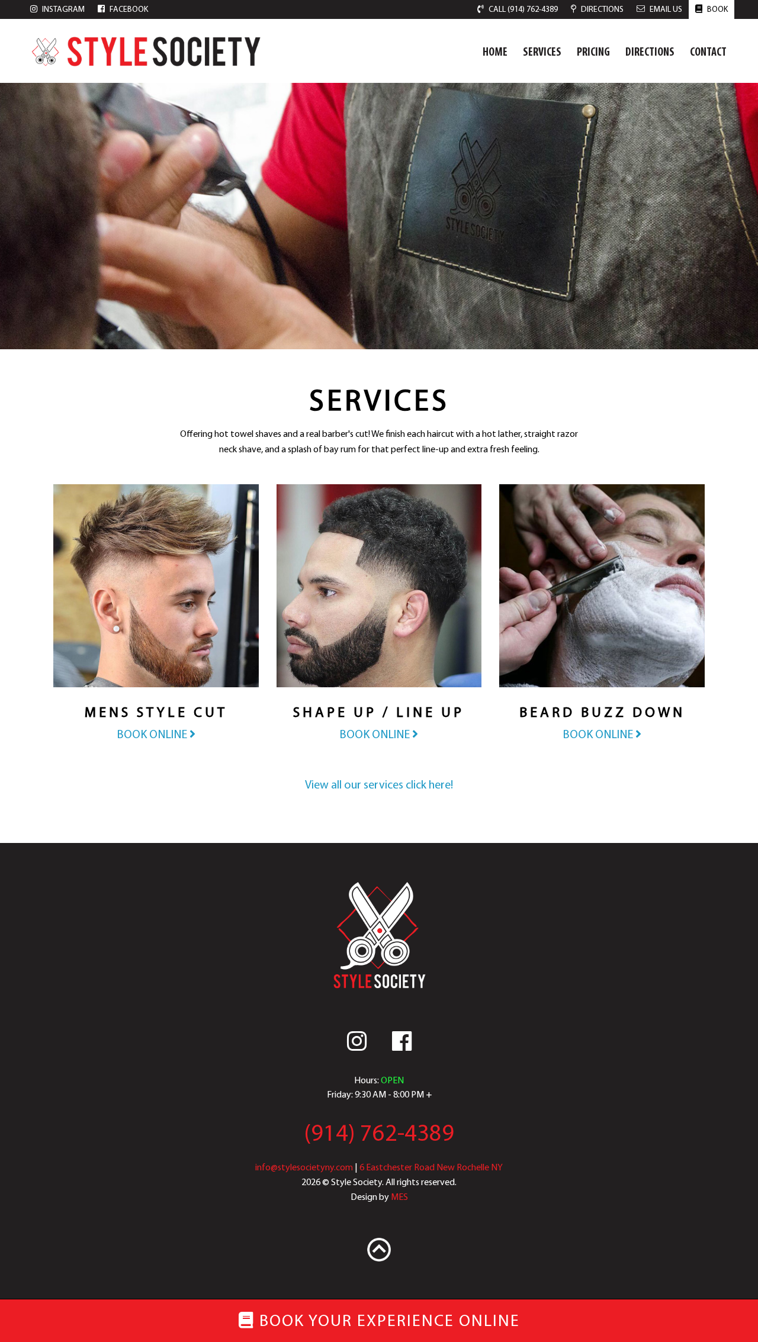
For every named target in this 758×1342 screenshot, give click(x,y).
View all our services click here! (379, 785)
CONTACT (708, 53)
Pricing (593, 53)
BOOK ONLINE (153, 735)
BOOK (716, 9)
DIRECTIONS (650, 53)
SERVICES (542, 53)
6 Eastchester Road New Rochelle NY (431, 1168)
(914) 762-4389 (379, 1135)
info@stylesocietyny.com (304, 1168)
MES (399, 1197)
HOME (495, 53)
